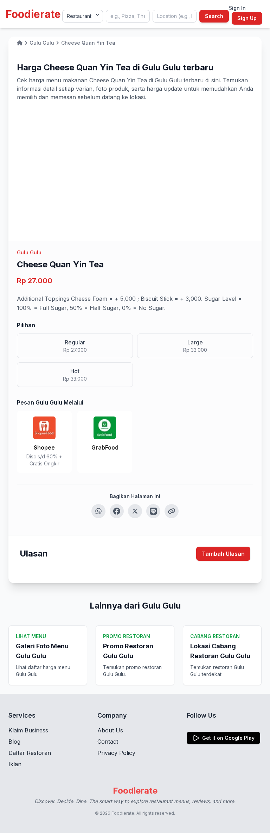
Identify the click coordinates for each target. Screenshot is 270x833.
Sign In (237, 8)
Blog (14, 741)
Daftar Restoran (29, 752)
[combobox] (128, 16)
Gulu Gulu (29, 252)
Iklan (14, 764)
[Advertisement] (135, 154)
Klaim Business (28, 730)
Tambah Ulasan (223, 553)
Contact (107, 741)
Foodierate (33, 14)
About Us (110, 730)
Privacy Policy (116, 752)
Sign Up (247, 18)
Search (214, 16)
